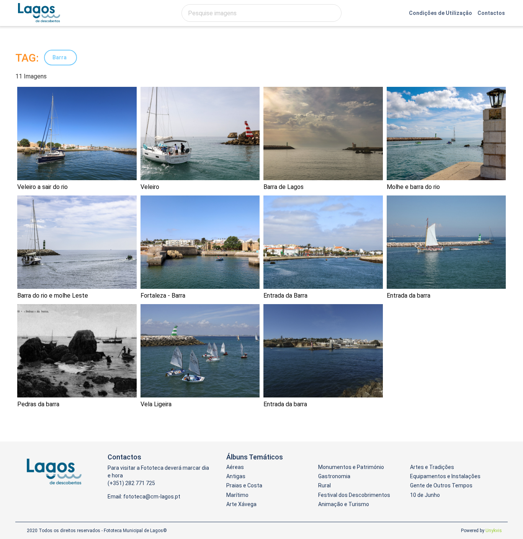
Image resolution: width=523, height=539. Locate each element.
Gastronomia (334, 476)
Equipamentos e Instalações (445, 476)
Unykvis (493, 530)
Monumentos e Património (351, 467)
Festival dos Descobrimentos (354, 495)
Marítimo (237, 495)
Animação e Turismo (343, 504)
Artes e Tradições (432, 467)
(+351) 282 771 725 (131, 483)
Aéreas (235, 467)
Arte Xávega (241, 504)
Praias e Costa (244, 485)
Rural (324, 485)
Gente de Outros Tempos (441, 485)
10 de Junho (425, 495)
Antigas (235, 476)
